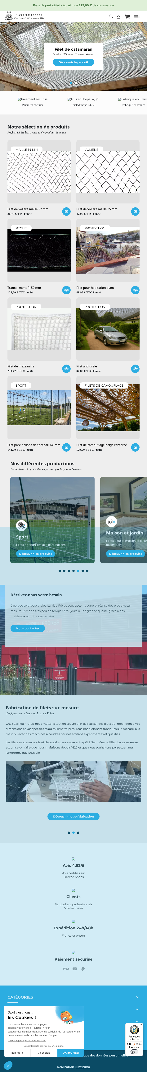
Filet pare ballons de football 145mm (33, 445)
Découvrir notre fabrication (73, 816)
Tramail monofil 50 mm (24, 288)
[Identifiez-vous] (118, 16)
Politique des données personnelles (101, 1055)
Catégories (20, 997)
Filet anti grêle (86, 366)
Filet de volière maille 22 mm (27, 209)
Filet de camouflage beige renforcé (101, 445)
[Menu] (141, 1025)
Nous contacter (27, 628)
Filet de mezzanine (20, 366)
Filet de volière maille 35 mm (96, 209)
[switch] (134, 1051)
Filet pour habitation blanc (95, 288)
